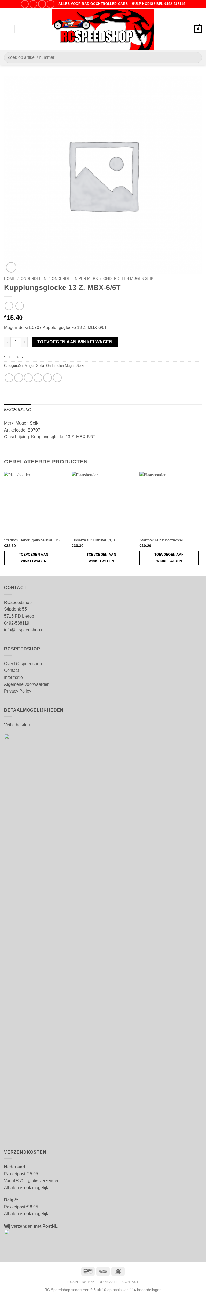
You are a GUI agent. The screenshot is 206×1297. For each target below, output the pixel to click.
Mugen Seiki (34, 366)
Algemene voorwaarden (27, 684)
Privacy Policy (17, 691)
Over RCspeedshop (23, 663)
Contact (11, 670)
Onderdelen (33, 279)
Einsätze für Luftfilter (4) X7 (95, 540)
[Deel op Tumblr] (57, 377)
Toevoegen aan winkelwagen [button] (34, 558)
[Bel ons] (50, 4)
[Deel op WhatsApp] (9, 377)
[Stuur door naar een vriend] (38, 377)
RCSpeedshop (80, 1282)
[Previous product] (19, 306)
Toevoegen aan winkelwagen (75, 342)
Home (9, 279)
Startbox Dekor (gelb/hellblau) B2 (32, 540)
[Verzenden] (195, 57)
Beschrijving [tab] (17, 410)
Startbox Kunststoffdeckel (161, 540)
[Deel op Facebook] (18, 377)
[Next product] (9, 306)
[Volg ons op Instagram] (33, 4)
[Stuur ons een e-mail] (42, 4)
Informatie (13, 677)
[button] (7, 29)
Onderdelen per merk (75, 279)
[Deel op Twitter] (28, 377)
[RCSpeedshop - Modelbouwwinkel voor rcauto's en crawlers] (103, 29)
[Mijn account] (183, 29)
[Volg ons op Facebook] (25, 4)
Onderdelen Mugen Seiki (128, 279)
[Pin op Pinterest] (47, 377)
